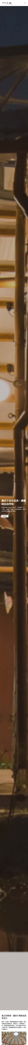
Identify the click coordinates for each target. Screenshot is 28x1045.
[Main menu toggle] (25, 3)
